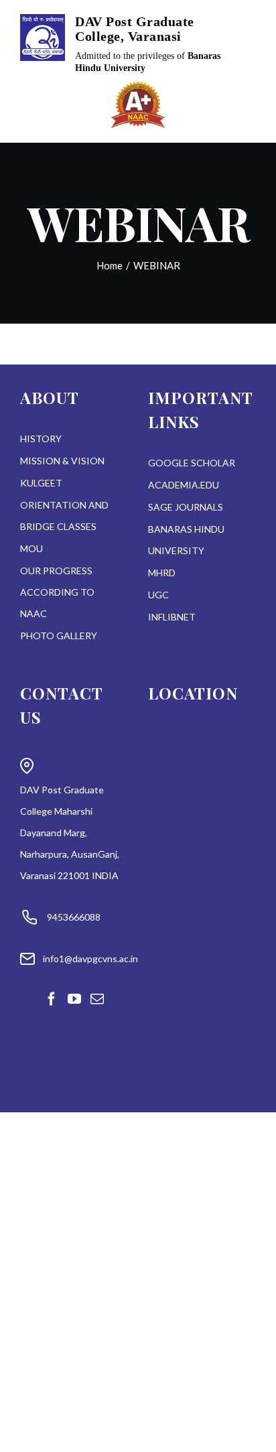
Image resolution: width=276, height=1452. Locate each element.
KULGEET (41, 482)
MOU (31, 548)
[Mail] (97, 999)
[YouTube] (74, 999)
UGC (158, 594)
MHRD (162, 572)
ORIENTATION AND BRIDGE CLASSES (64, 515)
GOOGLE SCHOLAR (191, 462)
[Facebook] (51, 999)
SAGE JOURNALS (185, 507)
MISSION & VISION (62, 460)
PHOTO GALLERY (58, 635)
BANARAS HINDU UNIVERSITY (186, 539)
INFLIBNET (172, 616)
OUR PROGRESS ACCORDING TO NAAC (57, 592)
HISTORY (41, 438)
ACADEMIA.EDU (183, 484)
